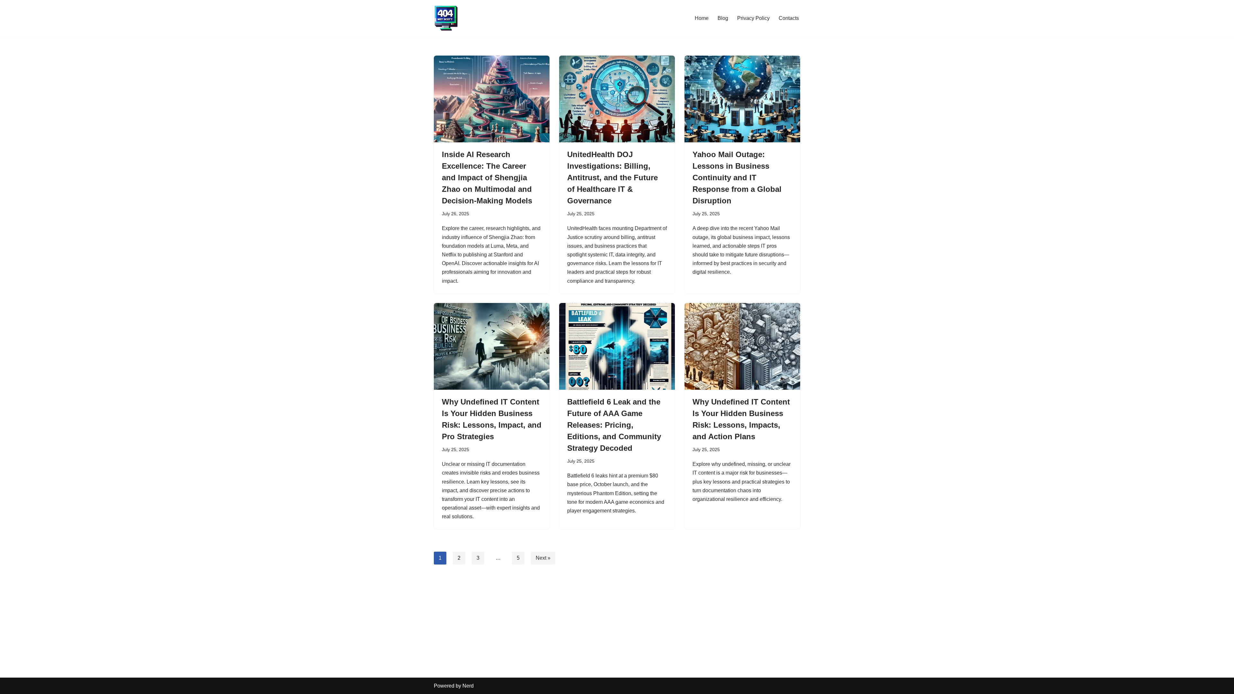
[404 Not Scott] (446, 18)
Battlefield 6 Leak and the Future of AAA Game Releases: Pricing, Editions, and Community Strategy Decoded (614, 424)
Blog (723, 18)
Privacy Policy (753, 18)
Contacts (789, 18)
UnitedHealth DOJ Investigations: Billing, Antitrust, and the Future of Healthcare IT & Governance (612, 177)
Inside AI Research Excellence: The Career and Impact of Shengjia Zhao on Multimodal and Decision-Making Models (487, 177)
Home (702, 18)
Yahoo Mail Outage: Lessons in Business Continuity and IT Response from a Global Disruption (737, 177)
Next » (543, 558)
